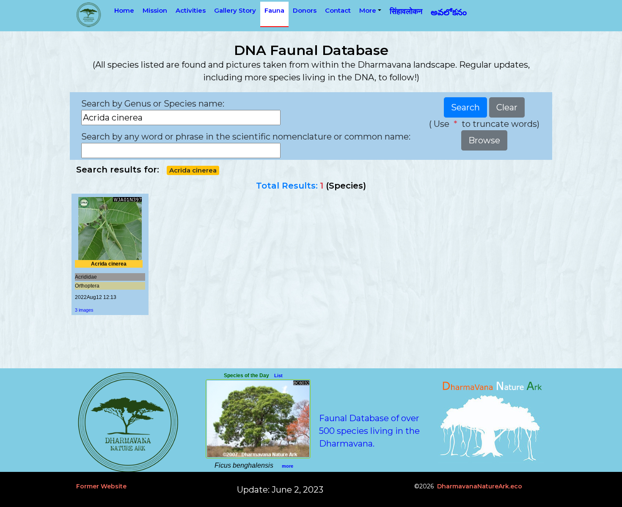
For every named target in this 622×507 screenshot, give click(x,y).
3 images (84, 309)
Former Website (101, 486)
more (287, 466)
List (278, 375)
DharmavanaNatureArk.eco (479, 486)
